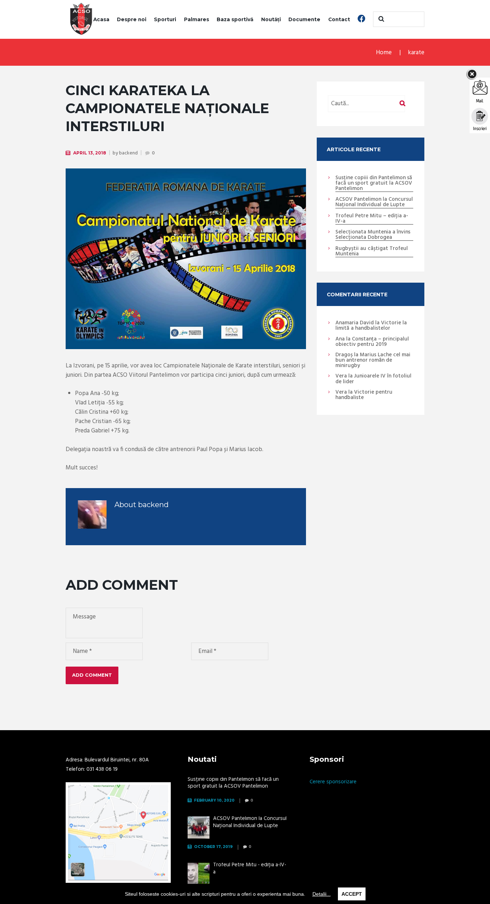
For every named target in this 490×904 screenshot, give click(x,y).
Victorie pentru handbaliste (363, 395)
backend (128, 153)
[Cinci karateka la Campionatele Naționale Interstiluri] (186, 258)
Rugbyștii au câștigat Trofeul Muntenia (371, 251)
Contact (339, 19)
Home (384, 52)
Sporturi (165, 19)
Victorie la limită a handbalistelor (371, 326)
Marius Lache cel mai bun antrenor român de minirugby (372, 360)
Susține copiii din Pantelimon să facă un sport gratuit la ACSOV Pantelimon (373, 183)
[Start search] (380, 19)
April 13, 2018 (89, 153)
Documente (304, 19)
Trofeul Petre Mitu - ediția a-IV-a (249, 868)
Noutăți (271, 19)
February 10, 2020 (214, 800)
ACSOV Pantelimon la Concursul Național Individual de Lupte (374, 202)
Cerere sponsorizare (333, 782)
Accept (351, 894)
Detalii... (321, 894)
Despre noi (131, 19)
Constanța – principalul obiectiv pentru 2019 (372, 342)
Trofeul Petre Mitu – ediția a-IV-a (371, 218)
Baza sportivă (235, 19)
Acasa (101, 19)
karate (416, 52)
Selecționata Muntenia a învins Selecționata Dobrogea (372, 235)
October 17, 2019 (213, 846)
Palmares (196, 19)
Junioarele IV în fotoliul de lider (373, 379)
